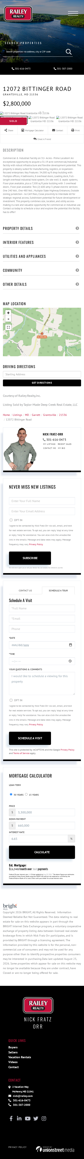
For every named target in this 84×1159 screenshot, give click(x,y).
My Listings (49, 444)
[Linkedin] (19, 1118)
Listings (17, 415)
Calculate (42, 852)
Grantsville (49, 415)
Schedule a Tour (58, 590)
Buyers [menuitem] (13, 1047)
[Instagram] (43, 1118)
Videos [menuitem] (13, 1062)
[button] (67, 51)
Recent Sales (64, 444)
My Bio (61, 448)
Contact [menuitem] (13, 1067)
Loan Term (15, 785)
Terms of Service (21, 753)
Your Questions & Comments (25, 669)
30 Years (18, 794)
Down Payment (17, 819)
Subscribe (30, 558)
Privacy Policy (36, 544)
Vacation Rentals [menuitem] (19, 1057)
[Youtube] (27, 1118)
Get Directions (42, 382)
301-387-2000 (64, 68)
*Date (12, 637)
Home (6, 415)
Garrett (36, 415)
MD (27, 415)
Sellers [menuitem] (13, 1052)
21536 (63, 415)
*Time (12, 653)
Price (12, 806)
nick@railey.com (22, 1096)
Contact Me (49, 448)
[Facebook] (11, 1118)
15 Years (33, 794)
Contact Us (25, 590)
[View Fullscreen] (8, 327)
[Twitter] (35, 1118)
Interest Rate (16, 832)
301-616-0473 (22, 68)
